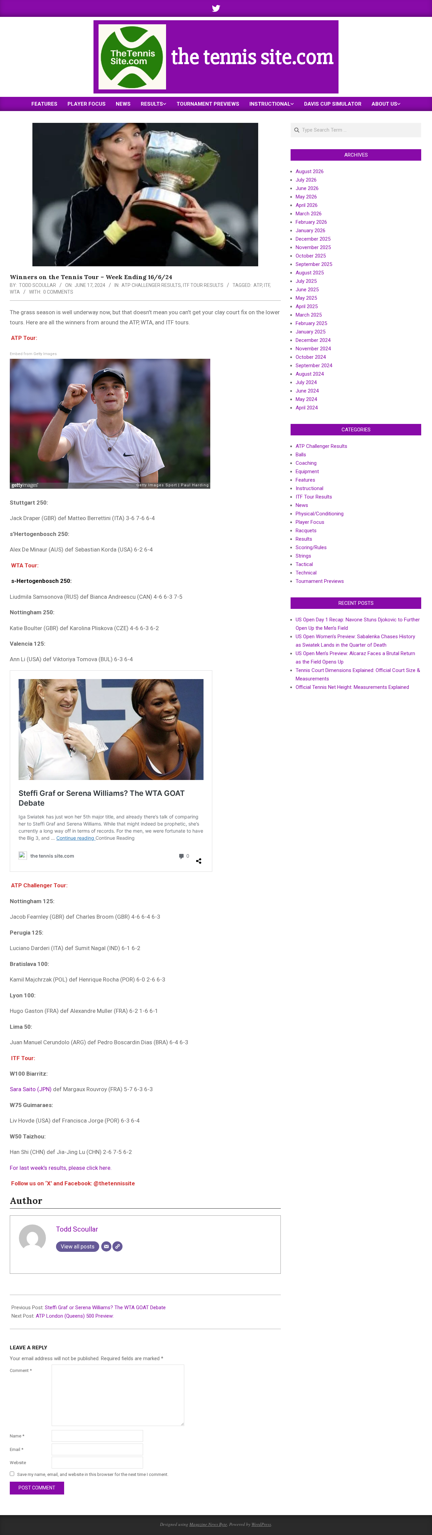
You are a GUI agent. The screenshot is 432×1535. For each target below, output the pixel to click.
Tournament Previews (320, 581)
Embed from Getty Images (33, 354)
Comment (21, 1370)
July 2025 (306, 281)
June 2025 (307, 290)
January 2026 (310, 230)
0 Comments (58, 292)
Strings (303, 556)
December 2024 (313, 340)
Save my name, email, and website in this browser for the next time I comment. (92, 1474)
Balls (301, 455)
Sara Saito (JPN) (31, 1089)
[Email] (106, 1246)
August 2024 (310, 374)
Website (18, 1462)
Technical (306, 573)
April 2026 (307, 205)
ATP (257, 285)
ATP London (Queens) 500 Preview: (75, 1316)
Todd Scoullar (37, 285)
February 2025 (311, 323)
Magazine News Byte (208, 1524)
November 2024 (313, 349)
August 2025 (310, 273)
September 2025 (314, 264)
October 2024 (311, 357)
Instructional (309, 488)
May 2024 (306, 399)
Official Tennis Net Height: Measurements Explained (352, 687)
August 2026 (310, 171)
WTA (15, 292)
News (302, 505)
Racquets (306, 531)
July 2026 (306, 180)
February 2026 (311, 222)
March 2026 (309, 214)
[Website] (117, 1246)
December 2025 (313, 239)
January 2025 (310, 332)
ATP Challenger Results (151, 285)
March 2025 (309, 315)
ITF (267, 285)
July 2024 (306, 382)
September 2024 (314, 365)
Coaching (306, 463)
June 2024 (307, 391)
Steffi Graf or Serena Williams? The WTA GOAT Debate (105, 1307)
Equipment (307, 471)
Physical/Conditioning (320, 514)
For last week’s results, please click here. (61, 1167)
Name (17, 1435)
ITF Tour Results (203, 285)
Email (16, 1449)
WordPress (261, 1524)
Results (304, 539)
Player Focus (310, 522)
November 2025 (313, 247)
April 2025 (307, 306)
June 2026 (307, 188)
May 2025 (306, 298)
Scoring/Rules (311, 547)
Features (305, 480)
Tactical (304, 564)
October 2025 (311, 256)
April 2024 (307, 408)
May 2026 (306, 197)
